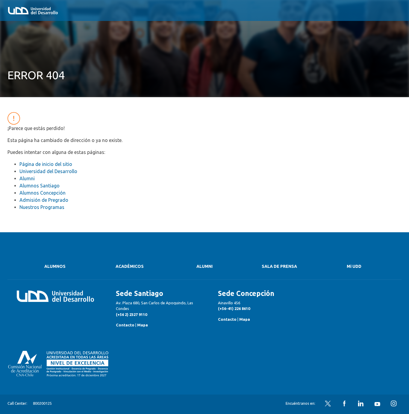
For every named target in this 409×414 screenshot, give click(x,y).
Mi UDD (354, 266)
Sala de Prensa (279, 266)
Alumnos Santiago (39, 185)
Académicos (130, 266)
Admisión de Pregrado (43, 200)
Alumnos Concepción (42, 192)
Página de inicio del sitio (45, 164)
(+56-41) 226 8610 (234, 308)
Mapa (142, 325)
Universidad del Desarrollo (48, 171)
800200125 (42, 403)
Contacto (125, 325)
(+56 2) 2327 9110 (131, 314)
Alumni (27, 178)
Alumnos (55, 266)
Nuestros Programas (41, 207)
